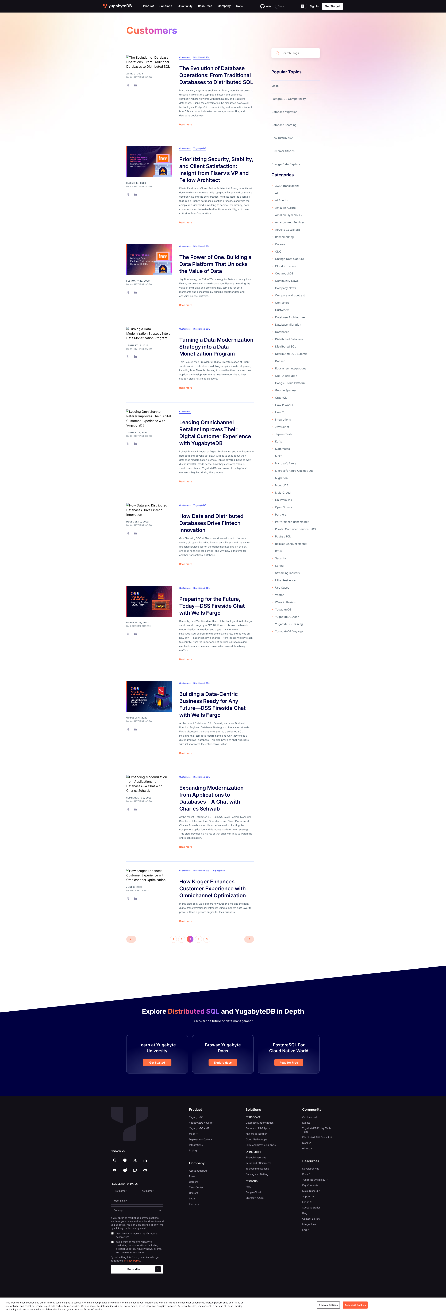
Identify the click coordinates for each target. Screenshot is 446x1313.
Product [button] (148, 6)
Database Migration (284, 112)
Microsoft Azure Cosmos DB (294, 470)
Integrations (283, 419)
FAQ (304, 1229)
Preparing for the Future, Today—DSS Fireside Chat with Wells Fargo (212, 606)
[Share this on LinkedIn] (135, 85)
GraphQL (281, 397)
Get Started (157, 1062)
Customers (185, 57)
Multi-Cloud (283, 492)
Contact (193, 1192)
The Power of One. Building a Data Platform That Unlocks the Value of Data (215, 264)
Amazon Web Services (290, 222)
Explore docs (223, 1062)
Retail (278, 551)
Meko (275, 85)
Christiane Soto (141, 77)
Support (307, 1196)
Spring (279, 565)
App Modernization (256, 1133)
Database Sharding (284, 125)
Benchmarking (284, 237)
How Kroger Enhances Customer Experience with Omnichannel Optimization (212, 888)
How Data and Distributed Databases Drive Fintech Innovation (211, 523)
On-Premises (283, 500)
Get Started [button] (332, 6)
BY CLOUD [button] (252, 1181)
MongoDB (281, 485)
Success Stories (311, 1207)
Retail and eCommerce (258, 1163)
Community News (286, 280)
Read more (185, 124)
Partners (280, 514)
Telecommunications (257, 1168)
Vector (279, 595)
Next (249, 939)
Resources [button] (205, 6)
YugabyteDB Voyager (289, 631)
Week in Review (285, 602)
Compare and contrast (290, 295)
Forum (305, 1201)
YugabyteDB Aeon (287, 616)
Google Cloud (253, 1192)
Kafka (279, 441)
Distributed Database (289, 339)
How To (280, 412)
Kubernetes (282, 448)
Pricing (193, 1150)
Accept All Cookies (355, 1304)
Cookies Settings (328, 1304)
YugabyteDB (199, 148)
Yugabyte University (313, 1179)
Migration (281, 478)
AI (276, 193)
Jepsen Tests (283, 434)
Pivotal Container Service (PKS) (296, 529)
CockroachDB (284, 273)
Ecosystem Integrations (290, 368)
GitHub (306, 1148)
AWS (248, 1186)
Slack (305, 1142)
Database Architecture (290, 317)
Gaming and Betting (257, 1174)
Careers (280, 244)
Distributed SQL (201, 57)
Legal (192, 1198)
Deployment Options (200, 1139)
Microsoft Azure (285, 463)
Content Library (311, 1218)
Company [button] (224, 6)
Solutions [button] (165, 6)
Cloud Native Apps (256, 1139)
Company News (285, 288)
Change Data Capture (285, 164)
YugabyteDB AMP (199, 1128)
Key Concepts (310, 1185)
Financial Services (256, 1157)
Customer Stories (282, 151)
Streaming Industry (287, 573)
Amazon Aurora (285, 207)
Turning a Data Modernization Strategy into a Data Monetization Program (216, 347)
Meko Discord (310, 1190)
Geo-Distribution (282, 138)
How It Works (284, 405)
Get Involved (309, 1117)
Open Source (283, 507)
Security (280, 558)
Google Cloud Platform (290, 383)
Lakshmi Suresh (140, 626)
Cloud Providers (285, 266)
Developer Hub (310, 1168)
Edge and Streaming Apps (261, 1144)
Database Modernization (260, 1122)
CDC (278, 251)
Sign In (314, 6)
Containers (282, 302)
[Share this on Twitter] (128, 85)
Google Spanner (285, 390)
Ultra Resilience (285, 580)
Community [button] (311, 1109)
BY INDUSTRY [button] (253, 1152)
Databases (282, 332)
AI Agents (281, 200)
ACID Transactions (287, 185)
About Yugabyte (198, 1170)
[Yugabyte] (117, 6)
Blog (304, 1213)
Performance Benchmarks (292, 522)
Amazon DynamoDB (288, 215)
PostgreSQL (283, 536)
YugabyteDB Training (289, 624)
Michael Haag (139, 890)
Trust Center (196, 1187)
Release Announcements (291, 543)
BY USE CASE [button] (253, 1117)
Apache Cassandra (287, 229)
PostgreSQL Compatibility (288, 99)
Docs (305, 1174)
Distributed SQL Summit (291, 354)
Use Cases (282, 587)
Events (306, 1122)
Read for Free (288, 1062)
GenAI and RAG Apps (258, 1128)
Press (192, 1176)
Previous (131, 939)
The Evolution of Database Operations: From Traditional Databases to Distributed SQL (216, 75)
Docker (280, 361)
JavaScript (282, 427)
